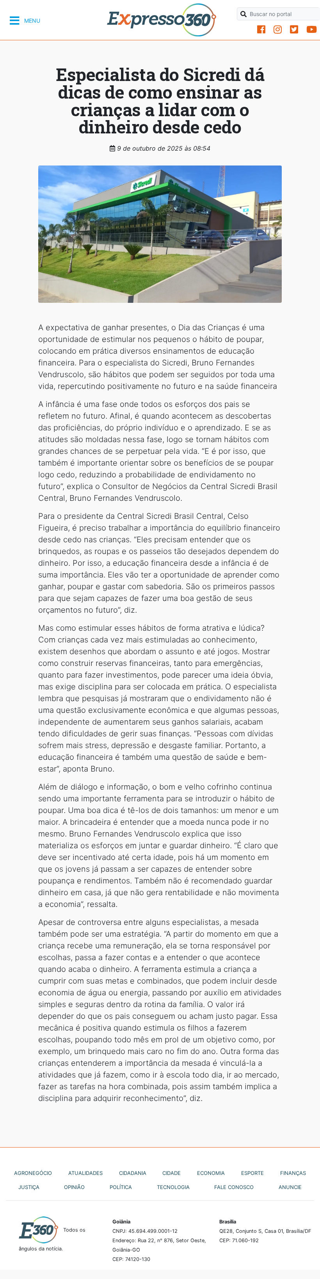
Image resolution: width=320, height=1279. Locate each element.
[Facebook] (261, 29)
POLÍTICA (121, 1187)
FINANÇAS (293, 1173)
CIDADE (171, 1173)
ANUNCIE (290, 1187)
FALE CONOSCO (234, 1187)
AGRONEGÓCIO (33, 1173)
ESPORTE (252, 1173)
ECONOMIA (211, 1173)
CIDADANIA (132, 1173)
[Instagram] (277, 29)
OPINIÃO (74, 1187)
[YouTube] (311, 29)
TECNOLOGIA (173, 1187)
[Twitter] (294, 29)
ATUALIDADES (85, 1173)
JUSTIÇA (28, 1187)
